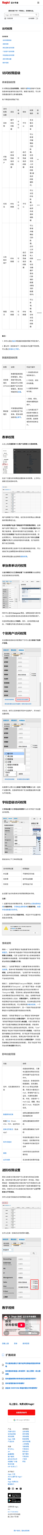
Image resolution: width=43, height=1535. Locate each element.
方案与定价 (12, 1431)
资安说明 (11, 1436)
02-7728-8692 (13, 1512)
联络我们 (11, 1484)
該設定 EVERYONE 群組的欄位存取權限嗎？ (21, 1388)
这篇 (19, 392)
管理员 (4, 952)
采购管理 (25, 1436)
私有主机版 (12, 1434)
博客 (9, 1479)
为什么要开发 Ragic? (15, 1477)
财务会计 (25, 1451)
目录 (15, 1343)
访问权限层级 (7, 40)
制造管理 (25, 1439)
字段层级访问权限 (8, 55)
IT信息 (24, 1459)
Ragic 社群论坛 (13, 1482)
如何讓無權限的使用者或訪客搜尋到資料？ (21, 1379)
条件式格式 (7, 1142)
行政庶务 (25, 1456)
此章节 (18, 417)
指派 (14, 341)
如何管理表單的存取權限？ (15, 1383)
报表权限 (23, 556)
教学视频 (5, 63)
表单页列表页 (8, 1129)
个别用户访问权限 (8, 51)
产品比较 (11, 1441)
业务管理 (25, 1431)
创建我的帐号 (21, 1412)
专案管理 (25, 1446)
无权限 (4, 969)
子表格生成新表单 (20, 907)
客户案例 (11, 1456)
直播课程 (11, 1454)
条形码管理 (26, 1441)
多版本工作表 (14, 349)
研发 (24, 1461)
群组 (28, 88)
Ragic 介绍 (11, 1474)
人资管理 (25, 1444)
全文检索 (6, 1160)
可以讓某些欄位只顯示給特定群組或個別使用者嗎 (22, 1365)
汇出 (8, 1121)
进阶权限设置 (7, 59)
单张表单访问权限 (8, 48)
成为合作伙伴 (12, 1459)
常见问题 (11, 1464)
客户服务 (25, 1454)
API (9, 1451)
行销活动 (25, 1449)
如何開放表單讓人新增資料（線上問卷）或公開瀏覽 (22, 1372)
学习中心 (11, 1449)
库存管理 (25, 1434)
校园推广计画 (12, 1461)
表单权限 (5, 44)
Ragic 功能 (11, 1439)
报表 (5, 1153)
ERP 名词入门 (12, 1466)
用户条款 (17, 1531)
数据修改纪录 (8, 1114)
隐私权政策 (25, 1531)
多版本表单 (31, 1004)
